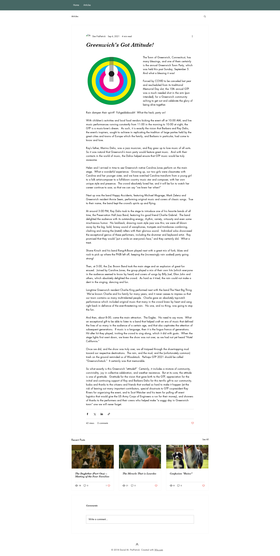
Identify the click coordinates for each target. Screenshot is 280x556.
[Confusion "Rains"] (187, 457)
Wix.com (158, 549)
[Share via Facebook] (87, 414)
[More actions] (192, 36)
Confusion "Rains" (181, 473)
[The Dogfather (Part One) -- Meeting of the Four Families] (93, 457)
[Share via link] (108, 414)
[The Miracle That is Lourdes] (140, 457)
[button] (204, 16)
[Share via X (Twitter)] (94, 414)
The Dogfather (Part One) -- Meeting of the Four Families (92, 475)
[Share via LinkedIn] (101, 414)
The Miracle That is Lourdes (139, 473)
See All (205, 439)
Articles (74, 16)
